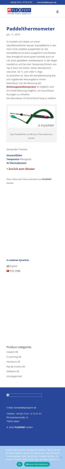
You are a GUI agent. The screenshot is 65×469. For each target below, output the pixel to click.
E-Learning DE (13, 356)
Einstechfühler (14, 155)
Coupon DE (12, 351)
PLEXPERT (46, 179)
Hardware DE (13, 361)
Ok (19, 464)
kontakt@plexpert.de (25, 407)
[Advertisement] (32, 219)
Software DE (12, 371)
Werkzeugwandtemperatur (21, 86)
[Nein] (61, 457)
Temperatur (12, 159)
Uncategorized (14, 376)
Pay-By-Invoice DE (15, 366)
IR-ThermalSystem (16, 162)
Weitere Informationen (37, 464)
